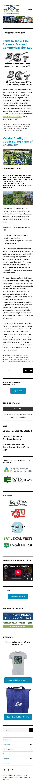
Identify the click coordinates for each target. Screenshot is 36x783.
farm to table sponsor (20, 128)
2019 (4, 126)
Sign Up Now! (18, 391)
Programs (6, 744)
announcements (11, 126)
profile (26, 355)
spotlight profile (8, 361)
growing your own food (16, 359)
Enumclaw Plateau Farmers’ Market (12, 775)
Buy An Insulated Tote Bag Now (18, 717)
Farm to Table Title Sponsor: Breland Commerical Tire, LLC (17, 44)
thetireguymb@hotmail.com (12, 116)
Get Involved (8, 749)
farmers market (20, 357)
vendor (11, 357)
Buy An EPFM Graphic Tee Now (18, 680)
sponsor (22, 124)
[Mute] (28, 579)
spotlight (28, 124)
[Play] (5, 579)
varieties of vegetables (20, 361)
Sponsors (6, 754)
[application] (18, 572)
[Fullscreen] (31, 579)
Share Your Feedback (18, 597)
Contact (6, 763)
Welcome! (7, 740)
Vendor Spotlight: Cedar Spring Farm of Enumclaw (18, 142)
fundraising (15, 124)
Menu (30, 9)
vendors (30, 361)
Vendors (6, 759)
